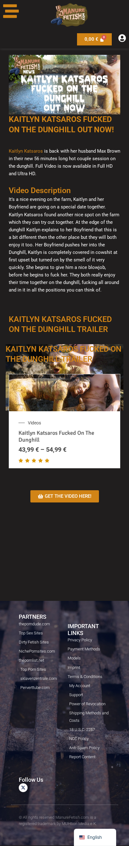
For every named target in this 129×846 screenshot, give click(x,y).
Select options (107, 399)
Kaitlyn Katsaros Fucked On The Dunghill (56, 436)
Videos (34, 423)
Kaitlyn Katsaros (26, 151)
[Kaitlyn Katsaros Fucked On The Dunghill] (107, 386)
